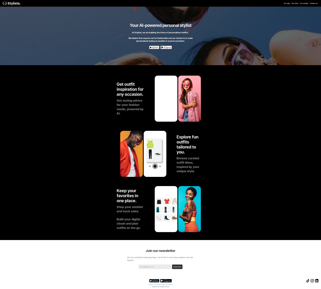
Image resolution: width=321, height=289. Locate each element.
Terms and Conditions (167, 284)
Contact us (314, 3)
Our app (287, 3)
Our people (304, 3)
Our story (294, 3)
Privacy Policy (157, 284)
